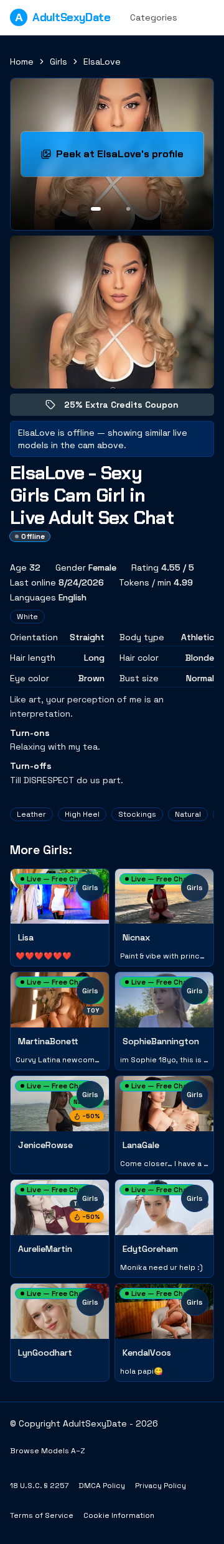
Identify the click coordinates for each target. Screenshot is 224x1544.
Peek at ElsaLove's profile (129, 157)
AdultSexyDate (62, 17)
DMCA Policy (101, 1486)
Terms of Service (41, 1515)
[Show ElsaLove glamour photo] (128, 209)
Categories (153, 17)
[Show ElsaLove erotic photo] (96, 209)
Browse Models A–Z (47, 1451)
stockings (137, 814)
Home (22, 61)
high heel (82, 814)
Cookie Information (118, 1515)
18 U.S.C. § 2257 (39, 1486)
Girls (58, 61)
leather (31, 814)
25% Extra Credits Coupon (130, 407)
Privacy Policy (160, 1486)
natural (188, 814)
